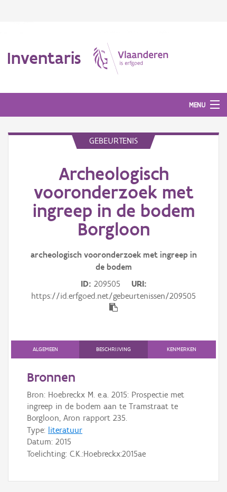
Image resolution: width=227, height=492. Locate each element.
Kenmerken (181, 349)
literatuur (65, 430)
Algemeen (45, 349)
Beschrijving (113, 349)
